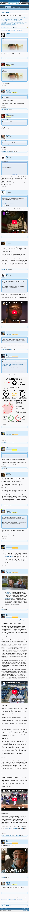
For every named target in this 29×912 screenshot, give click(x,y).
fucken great (10, 19)
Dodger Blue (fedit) (4, 908)
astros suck (13, 17)
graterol (20, 19)
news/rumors (11, 22)
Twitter (21, 828)
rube (7, 156)
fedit (26, 17)
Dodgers (8, 7)
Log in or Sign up (24, 1)
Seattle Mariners (8, 598)
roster (14, 23)
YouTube (10, 828)
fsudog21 (8, 135)
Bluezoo (8, 63)
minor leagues (4, 22)
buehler (18, 17)
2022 (5, 17)
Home (3, 7)
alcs (8, 17)
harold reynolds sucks (6, 20)
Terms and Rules (25, 910)
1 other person (17, 835)
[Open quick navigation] (27, 12)
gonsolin (15, 19)
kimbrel (20, 20)
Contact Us (24, 908)
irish (2, 58)
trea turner (22, 23)
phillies (26, 22)
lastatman (7, 109)
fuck (5, 19)
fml (2, 19)
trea (17, 23)
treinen (3, 25)
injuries (13, 20)
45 (17, 30)
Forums (13, 7)
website (6, 828)
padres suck (20, 22)
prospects (9, 23)
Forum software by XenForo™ (5, 910)
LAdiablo (8, 33)
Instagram (15, 828)
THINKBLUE (4, 151)
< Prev (2, 30)
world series (8, 25)
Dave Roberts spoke (9, 556)
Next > (20, 30)
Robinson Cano (8, 593)
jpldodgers (8, 90)
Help (27, 908)
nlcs (16, 22)
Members (19, 7)
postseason (4, 23)
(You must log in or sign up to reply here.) (20, 897)
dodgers (22, 17)
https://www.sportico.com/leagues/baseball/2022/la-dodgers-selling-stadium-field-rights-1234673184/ (14, 202)
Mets (8, 592)
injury (17, 20)
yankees (13, 25)
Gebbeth (8, 242)
